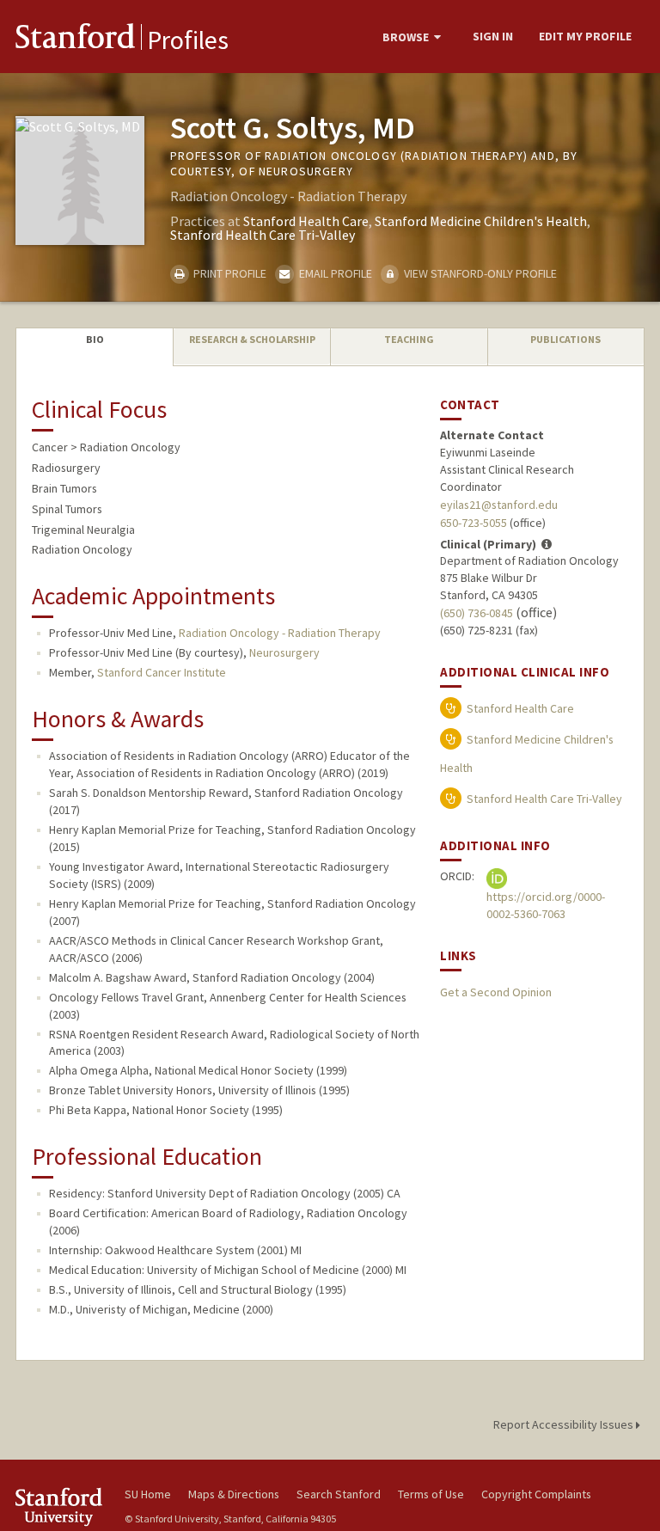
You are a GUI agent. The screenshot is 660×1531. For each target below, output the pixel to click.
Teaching (409, 339)
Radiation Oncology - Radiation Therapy (280, 632)
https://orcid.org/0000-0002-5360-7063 (545, 905)
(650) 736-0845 (476, 613)
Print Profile (228, 273)
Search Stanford (338, 1494)
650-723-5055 (473, 522)
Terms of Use (431, 1494)
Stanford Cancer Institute (161, 672)
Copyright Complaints (536, 1494)
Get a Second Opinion (496, 992)
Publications (565, 339)
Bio (95, 339)
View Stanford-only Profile (479, 273)
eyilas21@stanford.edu (499, 504)
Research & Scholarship (252, 339)
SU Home (148, 1494)
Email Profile (333, 273)
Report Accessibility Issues (564, 1424)
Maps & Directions (233, 1494)
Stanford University (60, 1506)
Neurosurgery (284, 652)
